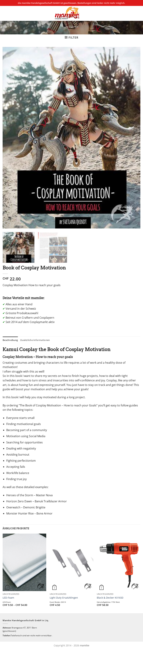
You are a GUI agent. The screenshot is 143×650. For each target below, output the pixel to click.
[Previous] (10, 138)
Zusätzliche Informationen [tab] (35, 340)
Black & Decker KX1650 (110, 597)
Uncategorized (71, 26)
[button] (71, 37)
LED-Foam (8, 597)
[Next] (133, 138)
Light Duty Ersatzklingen (64, 597)
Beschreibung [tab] (10, 340)
